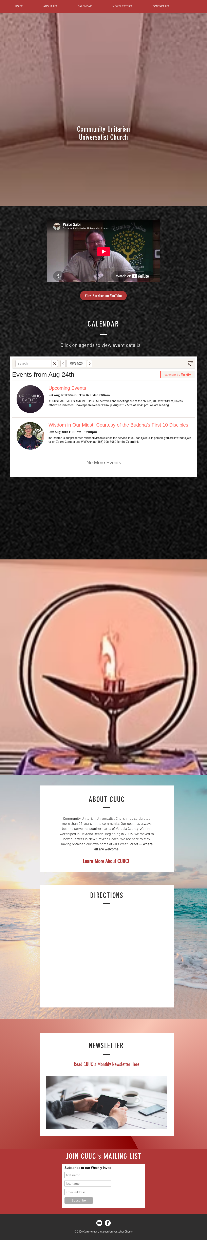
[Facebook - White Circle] (108, 1223)
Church (118, 137)
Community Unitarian (103, 129)
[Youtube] (99, 1223)
